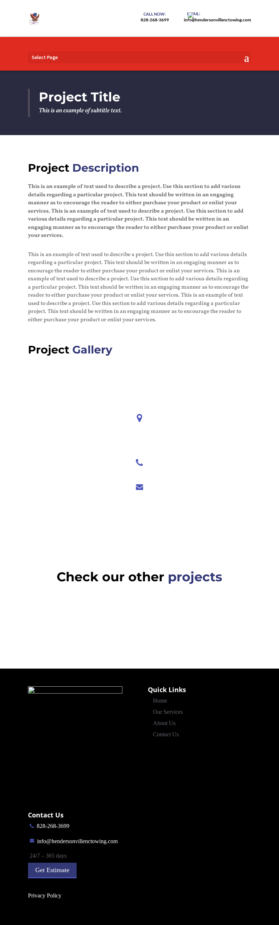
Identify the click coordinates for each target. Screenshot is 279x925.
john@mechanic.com (139, 498)
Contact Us (166, 734)
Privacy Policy (44, 895)
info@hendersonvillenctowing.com (77, 841)
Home (160, 701)
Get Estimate (52, 870)
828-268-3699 (53, 826)
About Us (164, 723)
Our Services (168, 712)
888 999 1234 (139, 474)
